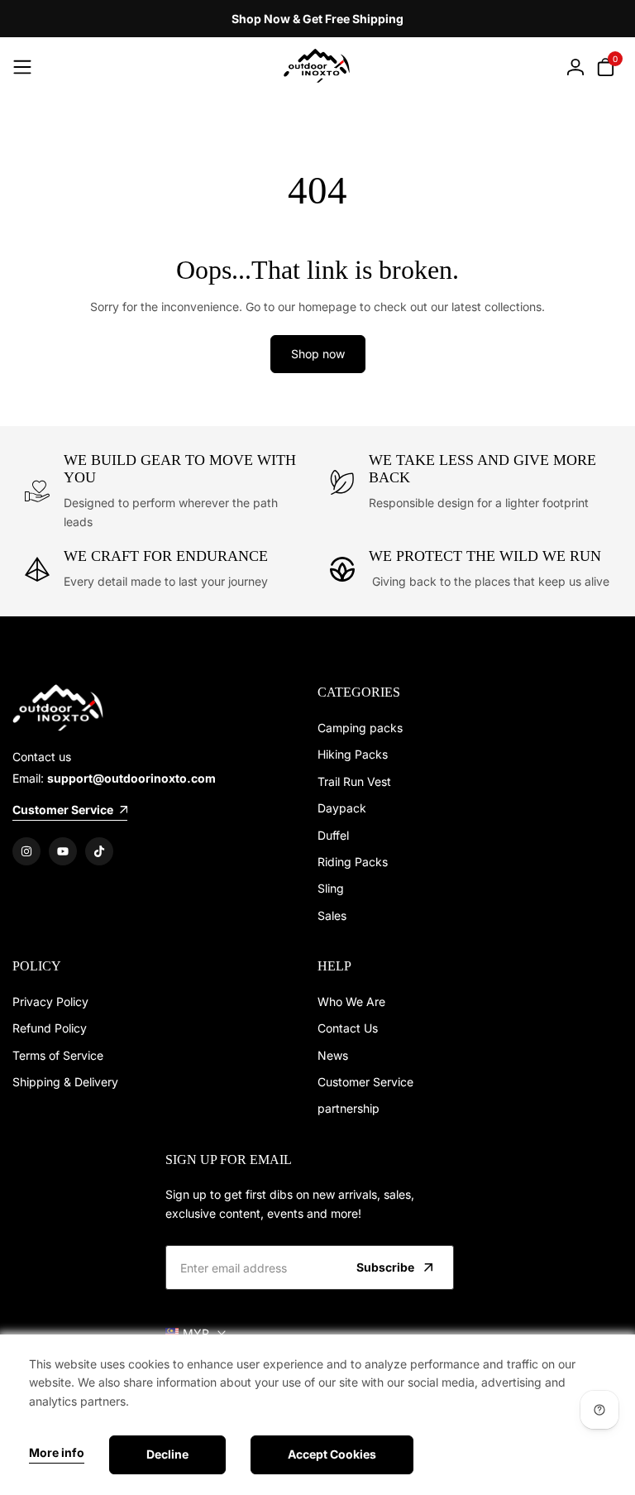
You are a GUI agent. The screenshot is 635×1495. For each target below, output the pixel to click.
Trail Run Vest (354, 781)
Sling (331, 888)
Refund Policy (49, 1028)
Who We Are (351, 1001)
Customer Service (365, 1082)
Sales (332, 915)
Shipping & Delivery (65, 1082)
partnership (349, 1108)
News (333, 1055)
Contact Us (348, 1028)
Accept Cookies (332, 1454)
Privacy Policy (50, 1001)
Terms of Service (57, 1055)
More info (56, 1452)
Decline (167, 1454)
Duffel (333, 835)
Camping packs (360, 728)
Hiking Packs (353, 754)
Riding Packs (353, 862)
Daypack (342, 808)
